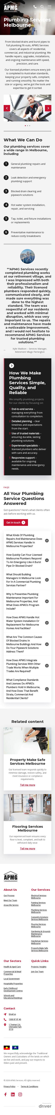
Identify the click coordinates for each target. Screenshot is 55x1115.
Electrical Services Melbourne (38, 896)
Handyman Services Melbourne (39, 942)
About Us (10, 889)
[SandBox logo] (11, 6)
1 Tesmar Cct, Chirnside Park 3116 (15, 1027)
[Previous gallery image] (7, 108)
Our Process (9, 895)
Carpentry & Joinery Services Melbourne (39, 918)
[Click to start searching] (42, 7)
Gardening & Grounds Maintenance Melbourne (40, 933)
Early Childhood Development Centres (13, 989)
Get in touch (13, 522)
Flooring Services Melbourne (38, 925)
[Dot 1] (25, 125)
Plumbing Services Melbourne (39, 911)
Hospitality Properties (13, 983)
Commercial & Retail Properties (12, 972)
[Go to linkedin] (13, 1094)
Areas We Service (11, 905)
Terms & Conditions (29, 1086)
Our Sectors (12, 961)
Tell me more (27, 785)
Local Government (12, 978)
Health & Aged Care (12, 966)
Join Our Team (37, 971)
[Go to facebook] (5, 1094)
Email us (12, 1014)
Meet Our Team (10, 900)
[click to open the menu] (49, 7)
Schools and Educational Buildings (13, 996)
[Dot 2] (27, 125)
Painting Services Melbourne (38, 903)
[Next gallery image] (48, 108)
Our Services (40, 889)
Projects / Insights (38, 966)
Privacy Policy (9, 1086)
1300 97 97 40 (15, 1019)
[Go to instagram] (20, 1094)
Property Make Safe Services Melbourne (39, 949)
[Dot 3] (29, 125)
